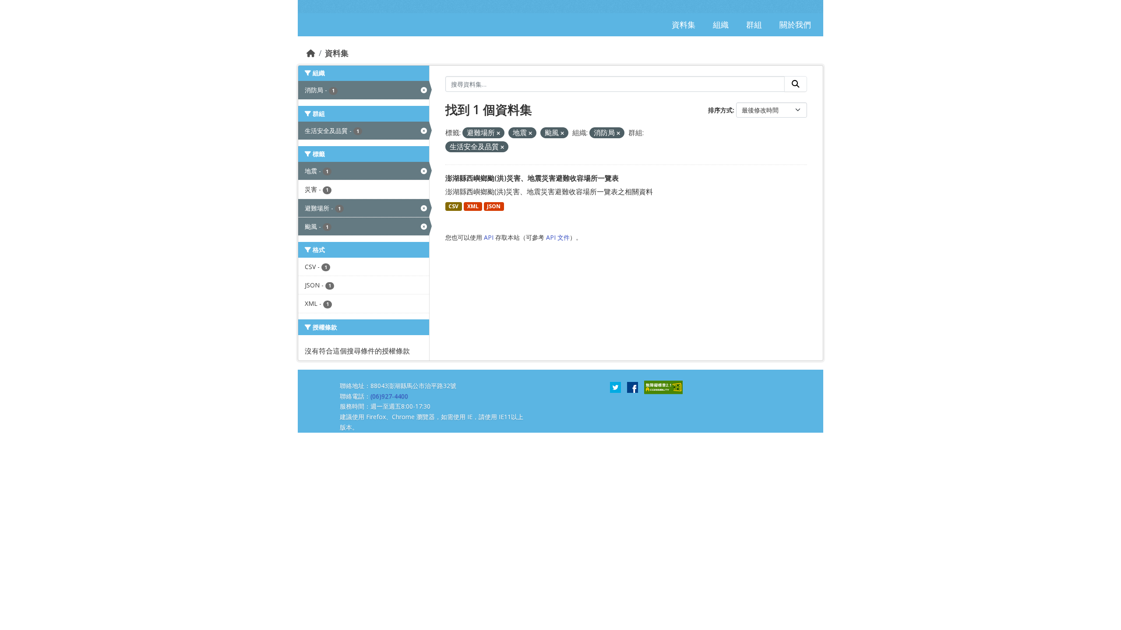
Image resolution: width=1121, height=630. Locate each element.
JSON (494, 206)
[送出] (795, 84)
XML (473, 206)
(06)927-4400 (389, 396)
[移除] (498, 133)
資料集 (337, 53)
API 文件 (558, 237)
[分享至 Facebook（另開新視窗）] (632, 387)
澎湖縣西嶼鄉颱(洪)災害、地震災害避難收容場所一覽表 (532, 178)
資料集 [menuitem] (683, 24)
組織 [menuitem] (721, 24)
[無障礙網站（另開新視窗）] (663, 387)
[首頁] (311, 53)
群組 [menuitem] (754, 24)
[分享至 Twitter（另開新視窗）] (615, 387)
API (489, 237)
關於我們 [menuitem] (795, 24)
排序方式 (720, 110)
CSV (453, 206)
